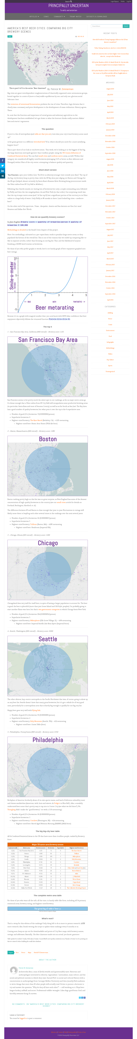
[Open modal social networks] (2, 176)
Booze (10, 36)
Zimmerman (67, 89)
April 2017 (110, 253)
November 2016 (110, 282)
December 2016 (110, 276)
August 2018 (110, 159)
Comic (46, 16)
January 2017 (110, 270)
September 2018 (110, 153)
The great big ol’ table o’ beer (47, 908)
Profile (122, 1)
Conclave (33, 820)
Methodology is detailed (16, 230)
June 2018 (110, 171)
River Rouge (76, 885)
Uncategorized (110, 371)
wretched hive (39, 142)
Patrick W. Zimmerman (26, 968)
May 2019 (110, 106)
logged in (23, 1018)
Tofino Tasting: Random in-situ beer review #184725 (110, 48)
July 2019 (110, 95)
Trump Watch (75, 16)
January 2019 (110, 130)
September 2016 (110, 294)
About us (54, 1032)
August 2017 (110, 229)
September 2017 (110, 224)
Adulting (110, 313)
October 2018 (110, 147)
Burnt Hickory (76, 871)
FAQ (65, 1032)
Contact (60, 1032)
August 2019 (110, 89)
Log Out (129, 1)
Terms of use (81, 1032)
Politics (110, 354)
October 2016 (110, 288)
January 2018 (110, 200)
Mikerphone (35, 620)
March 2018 (110, 188)
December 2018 (110, 136)
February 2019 (110, 124)
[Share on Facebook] (2, 160)
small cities (43, 156)
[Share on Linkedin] (2, 170)
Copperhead (76, 882)
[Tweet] (2, 165)
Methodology (110, 348)
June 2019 (110, 100)
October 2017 (110, 218)
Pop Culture (110, 360)
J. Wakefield (76, 876)
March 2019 (110, 118)
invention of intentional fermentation (25, 104)
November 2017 (110, 212)
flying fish (36, 710)
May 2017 (110, 247)
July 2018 (110, 165)
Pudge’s (57, 803)
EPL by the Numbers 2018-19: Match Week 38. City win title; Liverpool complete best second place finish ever (110, 63)
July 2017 (110, 235)
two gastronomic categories (49, 609)
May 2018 (110, 177)
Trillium (33, 524)
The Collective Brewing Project (76, 888)
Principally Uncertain (68, 5)
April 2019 (110, 112)
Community (58, 16)
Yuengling (11, 809)
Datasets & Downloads (97, 16)
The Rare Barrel (36, 420)
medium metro (57, 156)
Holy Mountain (36, 721)
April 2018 (110, 183)
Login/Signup (115, 1)
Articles (33, 16)
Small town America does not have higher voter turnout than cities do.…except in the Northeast (110, 55)
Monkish (76, 865)
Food (110, 336)
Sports (110, 366)
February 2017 (110, 265)
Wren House (76, 879)
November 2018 (110, 141)
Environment (110, 330)
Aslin (76, 874)
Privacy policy (72, 1032)
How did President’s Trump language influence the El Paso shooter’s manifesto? (110, 41)
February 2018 (110, 194)
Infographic (110, 342)
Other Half (71, 868)
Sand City (80, 868)
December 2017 (110, 206)
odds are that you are (43, 134)
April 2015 (110, 300)
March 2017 (110, 259)
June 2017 (110, 241)
